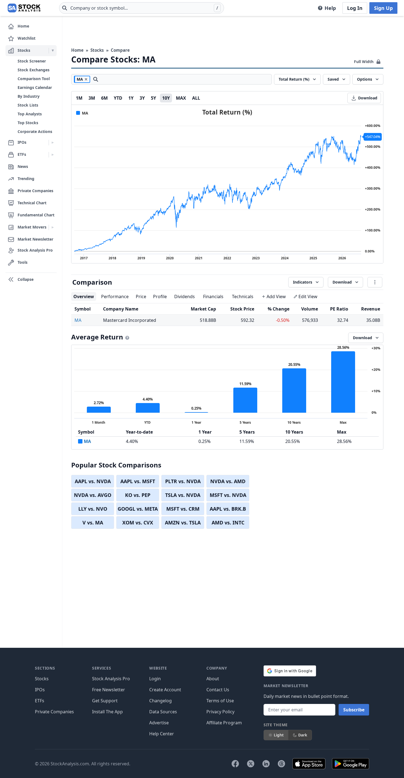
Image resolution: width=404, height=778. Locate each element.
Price (141, 296)
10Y (166, 98)
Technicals (242, 296)
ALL (196, 98)
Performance (115, 296)
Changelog (160, 701)
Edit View (307, 296)
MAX (181, 98)
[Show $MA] (82, 113)
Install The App (107, 712)
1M (79, 98)
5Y (153, 98)
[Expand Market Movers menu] (53, 227)
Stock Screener (32, 61)
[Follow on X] (250, 763)
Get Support (105, 701)
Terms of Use (220, 701)
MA (77, 320)
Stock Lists (28, 105)
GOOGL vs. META (138, 508)
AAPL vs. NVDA (93, 481)
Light (279, 735)
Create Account (165, 690)
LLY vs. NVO (92, 508)
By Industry (29, 96)
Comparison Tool (34, 78)
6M (104, 98)
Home (77, 50)
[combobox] (141, 8)
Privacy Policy (220, 712)
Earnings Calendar (35, 87)
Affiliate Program (224, 723)
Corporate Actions (35, 131)
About (212, 679)
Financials (213, 296)
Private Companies (54, 712)
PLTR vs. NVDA (183, 481)
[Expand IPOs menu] (53, 142)
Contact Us (217, 690)
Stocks (97, 50)
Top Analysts (30, 113)
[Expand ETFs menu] (53, 154)
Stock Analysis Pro (111, 679)
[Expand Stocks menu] (53, 50)
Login (155, 679)
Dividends (184, 296)
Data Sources (163, 712)
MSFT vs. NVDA (228, 495)
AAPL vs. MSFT (137, 481)
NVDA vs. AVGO (92, 495)
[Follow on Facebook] (235, 763)
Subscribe (353, 710)
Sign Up (383, 8)
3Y (142, 98)
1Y (131, 98)
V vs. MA (92, 522)
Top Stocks (28, 122)
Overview (83, 296)
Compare (120, 50)
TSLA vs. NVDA (182, 495)
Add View (276, 296)
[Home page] (24, 8)
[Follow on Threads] (281, 763)
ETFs (39, 701)
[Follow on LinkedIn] (266, 763)
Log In (355, 8)
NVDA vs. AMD (227, 481)
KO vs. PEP (137, 495)
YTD (118, 98)
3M (91, 98)
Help (330, 8)
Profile (160, 296)
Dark (302, 735)
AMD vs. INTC (228, 522)
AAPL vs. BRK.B (228, 508)
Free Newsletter (108, 690)
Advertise (159, 723)
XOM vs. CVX (137, 522)
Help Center (161, 734)
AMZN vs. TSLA (183, 522)
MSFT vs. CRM (183, 508)
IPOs (40, 690)
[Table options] (374, 282)
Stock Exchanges (33, 69)
